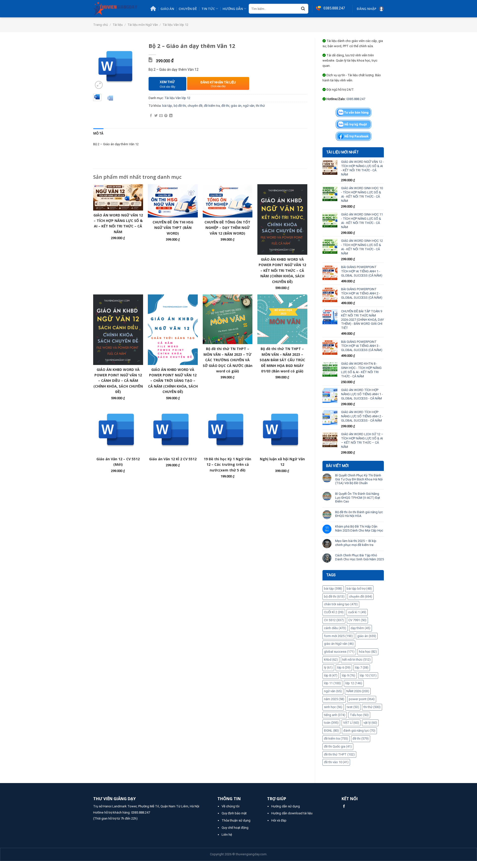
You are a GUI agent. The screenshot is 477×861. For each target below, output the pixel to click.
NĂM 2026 (357, 691)
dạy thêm (360, 628)
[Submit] (303, 9)
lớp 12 (353, 683)
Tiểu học (359, 715)
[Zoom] (99, 85)
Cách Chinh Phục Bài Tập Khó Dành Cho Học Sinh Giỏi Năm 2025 (359, 557)
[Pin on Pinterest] (165, 116)
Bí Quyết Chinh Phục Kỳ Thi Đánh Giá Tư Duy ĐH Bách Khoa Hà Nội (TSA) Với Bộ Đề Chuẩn (359, 479)
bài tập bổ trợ (359, 588)
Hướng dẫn (233, 8)
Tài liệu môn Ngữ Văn (142, 25)
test (353, 707)
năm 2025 (334, 699)
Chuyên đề (188, 8)
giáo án (366, 636)
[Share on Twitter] (156, 116)
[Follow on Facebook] (344, 806)
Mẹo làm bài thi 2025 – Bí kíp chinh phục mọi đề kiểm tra (355, 543)
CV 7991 (357, 620)
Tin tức (208, 8)
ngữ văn (333, 691)
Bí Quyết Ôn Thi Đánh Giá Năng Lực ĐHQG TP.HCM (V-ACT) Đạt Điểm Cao (357, 497)
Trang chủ (100, 25)
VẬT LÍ (351, 722)
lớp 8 (330, 675)
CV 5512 (334, 620)
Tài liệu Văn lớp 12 (175, 25)
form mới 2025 (338, 636)
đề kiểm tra (336, 738)
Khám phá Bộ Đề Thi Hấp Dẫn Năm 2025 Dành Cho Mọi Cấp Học (359, 528)
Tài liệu (118, 25)
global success (339, 651)
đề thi (361, 738)
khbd (331, 659)
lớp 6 (344, 667)
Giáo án (167, 8)
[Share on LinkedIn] (170, 116)
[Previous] (100, 66)
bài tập (333, 588)
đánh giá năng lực (359, 730)
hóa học (368, 651)
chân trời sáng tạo (341, 604)
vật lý (370, 722)
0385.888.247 (355, 99)
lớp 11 (332, 683)
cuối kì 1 (357, 612)
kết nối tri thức (356, 659)
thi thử (372, 707)
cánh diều (335, 628)
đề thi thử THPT (339, 754)
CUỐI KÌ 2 (334, 612)
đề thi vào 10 (336, 762)
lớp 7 (361, 667)
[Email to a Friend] (160, 116)
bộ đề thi (334, 596)
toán (331, 722)
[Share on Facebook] (151, 116)
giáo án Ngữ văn (339, 644)
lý (328, 667)
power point (362, 699)
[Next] (133, 66)
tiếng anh (334, 715)
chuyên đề (360, 596)
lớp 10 (368, 675)
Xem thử (167, 84)
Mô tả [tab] (98, 133)
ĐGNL (331, 730)
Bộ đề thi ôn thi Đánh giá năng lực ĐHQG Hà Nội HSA (359, 514)
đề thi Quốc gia (338, 746)
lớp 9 (348, 675)
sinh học (333, 707)
